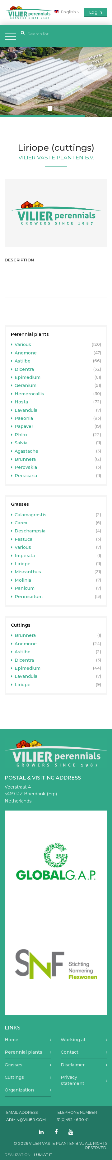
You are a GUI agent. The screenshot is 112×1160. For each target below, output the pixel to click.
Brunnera (24, 459)
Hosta (20, 402)
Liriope (21, 564)
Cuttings (20, 625)
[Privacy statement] (56, 213)
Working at (73, 1039)
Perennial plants (30, 334)
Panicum (24, 588)
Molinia (22, 580)
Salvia (20, 443)
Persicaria (25, 475)
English (68, 12)
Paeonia (23, 418)
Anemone (25, 353)
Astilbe (21, 361)
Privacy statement (72, 1080)
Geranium (24, 385)
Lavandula (25, 410)
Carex (20, 523)
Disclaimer (73, 1065)
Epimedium (26, 377)
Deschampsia (29, 531)
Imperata (24, 555)
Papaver (23, 426)
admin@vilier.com (26, 1119)
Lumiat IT (43, 1154)
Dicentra (23, 369)
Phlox (20, 435)
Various (22, 344)
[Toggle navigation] (10, 36)
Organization (19, 1090)
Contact (69, 1052)
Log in (95, 12)
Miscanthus (27, 572)
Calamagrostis (29, 515)
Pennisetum (28, 596)
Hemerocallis (28, 394)
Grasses (20, 504)
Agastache (25, 451)
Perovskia (25, 467)
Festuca (22, 539)
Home (11, 1039)
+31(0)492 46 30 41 (72, 1119)
